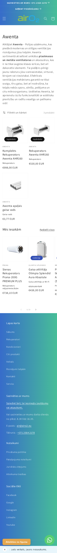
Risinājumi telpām (16, 369)
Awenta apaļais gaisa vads (12, 208)
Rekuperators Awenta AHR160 (39, 152)
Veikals (10, 361)
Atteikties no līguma (16, 542)
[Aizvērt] (5, 549)
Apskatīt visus (47, 229)
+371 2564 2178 (26, 432)
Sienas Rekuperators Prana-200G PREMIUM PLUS (12, 275)
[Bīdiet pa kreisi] (21, 309)
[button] (4, 18)
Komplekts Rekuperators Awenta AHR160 (13, 154)
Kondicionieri (13, 346)
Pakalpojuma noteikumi (18, 459)
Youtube (10, 524)
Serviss (10, 383)
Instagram (11, 509)
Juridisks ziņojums (16, 466)
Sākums (10, 331)
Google (10, 502)
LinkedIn (11, 517)
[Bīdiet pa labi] (35, 309)
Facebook (11, 495)
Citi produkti (13, 354)
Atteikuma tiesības (16, 474)
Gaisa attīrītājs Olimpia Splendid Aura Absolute (40, 273)
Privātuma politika (16, 451)
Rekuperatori (13, 339)
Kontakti (10, 376)
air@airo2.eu (24, 425)
